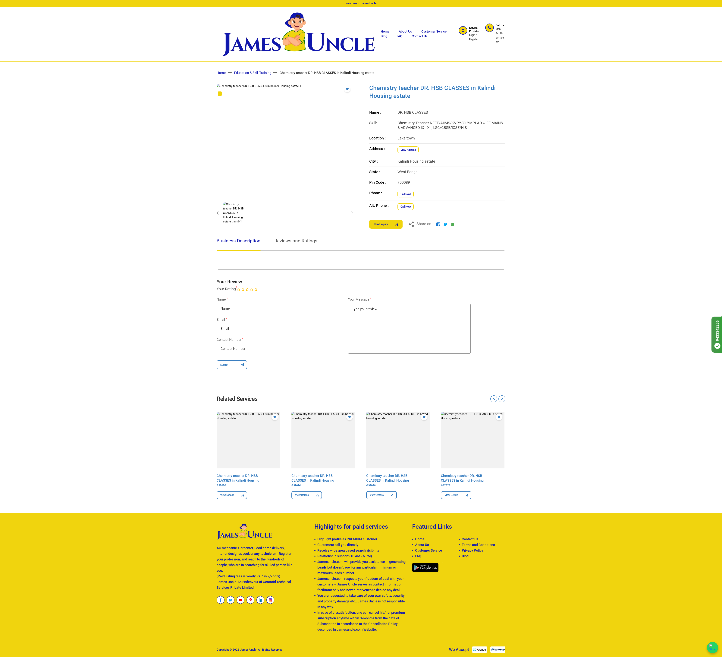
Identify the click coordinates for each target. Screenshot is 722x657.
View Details (227, 495)
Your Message (359, 299)
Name (222, 299)
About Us (405, 31)
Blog (384, 36)
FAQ (399, 36)
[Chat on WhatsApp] (712, 647)
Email (222, 319)
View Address (408, 149)
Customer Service (434, 31)
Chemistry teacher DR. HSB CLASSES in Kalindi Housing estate (238, 480)
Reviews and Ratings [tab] (295, 241)
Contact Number (230, 339)
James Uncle (248, 649)
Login (472, 35)
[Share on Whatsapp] (452, 224)
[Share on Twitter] (445, 224)
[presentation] (217, 213)
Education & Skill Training (252, 73)
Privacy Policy (472, 550)
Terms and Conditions (478, 545)
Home (385, 31)
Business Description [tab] (238, 241)
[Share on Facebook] (438, 224)
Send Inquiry (381, 224)
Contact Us (420, 36)
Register (474, 39)
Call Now (405, 194)
